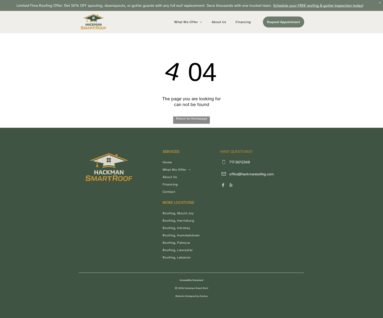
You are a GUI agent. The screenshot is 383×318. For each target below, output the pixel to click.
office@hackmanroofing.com (251, 174)
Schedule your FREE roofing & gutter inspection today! (318, 5)
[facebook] (223, 185)
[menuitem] (189, 22)
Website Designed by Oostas (191, 296)
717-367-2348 (239, 162)
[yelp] (231, 185)
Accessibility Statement (191, 280)
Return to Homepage (191, 118)
